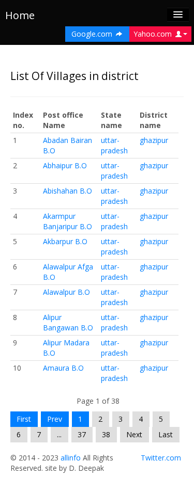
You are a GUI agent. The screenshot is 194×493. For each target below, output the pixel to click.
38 (106, 434)
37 (82, 434)
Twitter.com (161, 458)
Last (165, 434)
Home (20, 15)
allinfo (71, 458)
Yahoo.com (153, 34)
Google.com (92, 34)
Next (134, 434)
